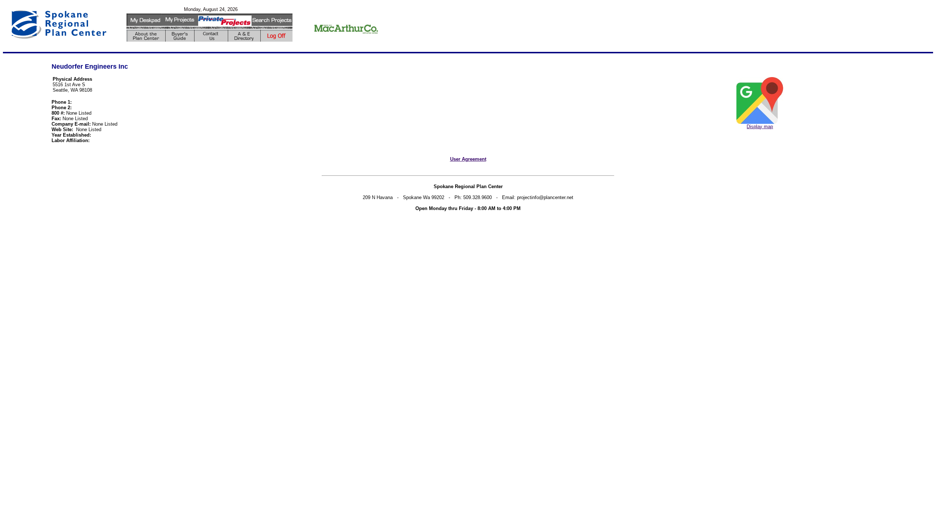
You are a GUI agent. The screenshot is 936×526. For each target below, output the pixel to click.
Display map (760, 126)
